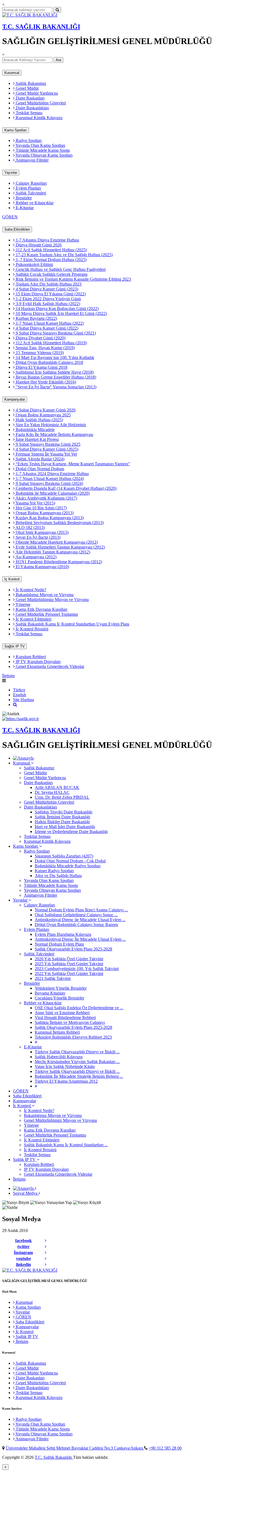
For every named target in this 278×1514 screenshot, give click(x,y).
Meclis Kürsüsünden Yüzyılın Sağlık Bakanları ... (77, 1061)
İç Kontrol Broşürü (31, 629)
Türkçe (19, 690)
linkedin (23, 1264)
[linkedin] (45, 1264)
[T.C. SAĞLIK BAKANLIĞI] (29, 15)
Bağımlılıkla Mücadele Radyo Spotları (67, 865)
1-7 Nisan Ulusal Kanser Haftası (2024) (49, 478)
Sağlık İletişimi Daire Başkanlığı (62, 817)
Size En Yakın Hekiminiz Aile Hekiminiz (50, 424)
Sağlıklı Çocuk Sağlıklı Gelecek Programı (51, 274)
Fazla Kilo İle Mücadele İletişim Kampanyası (54, 434)
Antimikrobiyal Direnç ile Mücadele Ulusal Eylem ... (80, 919)
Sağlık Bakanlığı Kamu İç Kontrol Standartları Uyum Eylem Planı (72, 624)
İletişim (8, 675)
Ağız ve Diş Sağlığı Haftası (58, 875)
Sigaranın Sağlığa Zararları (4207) (64, 856)
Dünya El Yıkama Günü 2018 (41, 367)
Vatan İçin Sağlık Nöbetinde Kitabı (65, 1066)
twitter (23, 1246)
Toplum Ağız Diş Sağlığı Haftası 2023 (48, 284)
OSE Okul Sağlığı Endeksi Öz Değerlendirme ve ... (79, 1007)
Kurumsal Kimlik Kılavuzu (38, 117)
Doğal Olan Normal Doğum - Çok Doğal (70, 861)
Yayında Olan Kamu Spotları (40, 145)
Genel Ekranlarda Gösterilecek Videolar (49, 666)
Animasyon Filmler (32, 160)
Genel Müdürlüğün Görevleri (40, 103)
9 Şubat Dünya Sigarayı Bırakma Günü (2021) (55, 333)
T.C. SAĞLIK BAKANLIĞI (41, 26)
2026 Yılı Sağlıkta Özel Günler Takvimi (69, 958)
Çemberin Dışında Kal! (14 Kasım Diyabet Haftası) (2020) (65, 488)
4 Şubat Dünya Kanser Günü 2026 (45, 410)
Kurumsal (11, 73)
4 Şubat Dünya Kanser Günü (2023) (46, 289)
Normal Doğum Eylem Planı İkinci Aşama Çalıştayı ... (81, 910)
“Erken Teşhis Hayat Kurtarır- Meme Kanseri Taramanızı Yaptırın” (72, 464)
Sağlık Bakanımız (30, 83)
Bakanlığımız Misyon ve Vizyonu (44, 594)
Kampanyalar (14, 399)
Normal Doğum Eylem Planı (59, 944)
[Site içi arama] (15, 704)
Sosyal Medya (26, 1193)
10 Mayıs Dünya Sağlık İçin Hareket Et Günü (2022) (61, 313)
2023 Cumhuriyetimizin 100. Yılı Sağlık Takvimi (77, 968)
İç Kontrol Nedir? (30, 589)
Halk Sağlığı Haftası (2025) (39, 419)
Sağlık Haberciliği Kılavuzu (59, 1056)
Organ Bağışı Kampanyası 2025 (43, 415)
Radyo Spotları (28, 140)
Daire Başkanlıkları (32, 108)
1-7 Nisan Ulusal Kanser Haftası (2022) (49, 323)
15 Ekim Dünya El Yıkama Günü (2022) (50, 294)
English (19, 694)
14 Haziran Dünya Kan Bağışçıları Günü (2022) (57, 308)
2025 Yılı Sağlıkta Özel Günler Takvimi (69, 963)
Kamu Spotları (15, 130)
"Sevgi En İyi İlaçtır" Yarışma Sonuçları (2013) (55, 387)
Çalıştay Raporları (31, 183)
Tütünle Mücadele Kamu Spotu (42, 150)
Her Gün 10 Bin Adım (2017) (41, 508)
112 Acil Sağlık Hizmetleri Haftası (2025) (51, 249)
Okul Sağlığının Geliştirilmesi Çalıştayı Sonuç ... (76, 914)
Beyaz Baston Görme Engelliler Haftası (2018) (55, 377)
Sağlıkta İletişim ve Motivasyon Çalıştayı (70, 1022)
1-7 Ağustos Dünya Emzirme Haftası (47, 240)
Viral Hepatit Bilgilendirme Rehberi (65, 1017)
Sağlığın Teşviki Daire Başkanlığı (63, 812)
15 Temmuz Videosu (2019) (39, 352)
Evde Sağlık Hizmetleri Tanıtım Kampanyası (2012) (60, 547)
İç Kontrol (12, 579)
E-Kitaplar (24, 207)
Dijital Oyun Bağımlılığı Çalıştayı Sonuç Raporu (76, 924)
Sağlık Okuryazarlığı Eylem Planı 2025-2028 (73, 949)
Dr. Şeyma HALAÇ (52, 792)
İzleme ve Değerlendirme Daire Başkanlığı (71, 831)
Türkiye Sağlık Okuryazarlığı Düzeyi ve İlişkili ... (77, 1051)
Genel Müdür (27, 88)
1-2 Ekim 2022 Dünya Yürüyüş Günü (48, 298)
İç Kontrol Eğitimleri (33, 619)
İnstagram (23, 1252)
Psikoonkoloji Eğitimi (34, 264)
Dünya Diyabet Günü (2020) (40, 338)
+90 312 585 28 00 (165, 1448)
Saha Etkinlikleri (17, 229)
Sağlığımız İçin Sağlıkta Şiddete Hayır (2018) (54, 372)
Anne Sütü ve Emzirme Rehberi (62, 1012)
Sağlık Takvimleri (30, 193)
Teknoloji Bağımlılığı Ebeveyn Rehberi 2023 (73, 1037)
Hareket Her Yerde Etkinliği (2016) (45, 382)
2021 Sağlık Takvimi (53, 978)
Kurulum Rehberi (30, 656)
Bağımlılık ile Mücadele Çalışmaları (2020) (52, 493)
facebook (23, 1240)
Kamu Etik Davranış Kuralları (41, 609)
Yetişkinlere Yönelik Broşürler (61, 988)
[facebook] (45, 1240)
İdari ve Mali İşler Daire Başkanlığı (65, 826)
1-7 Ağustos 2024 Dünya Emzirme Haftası (52, 473)
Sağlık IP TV (14, 646)
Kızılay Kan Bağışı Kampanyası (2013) (49, 517)
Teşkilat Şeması (28, 112)
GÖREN (10, 217)
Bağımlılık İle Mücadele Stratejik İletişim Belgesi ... (79, 1076)
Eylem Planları (28, 188)
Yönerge (22, 604)
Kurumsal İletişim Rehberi (57, 1032)
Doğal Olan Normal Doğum (39, 468)
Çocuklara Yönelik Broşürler (59, 998)
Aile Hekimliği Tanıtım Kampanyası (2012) (52, 552)
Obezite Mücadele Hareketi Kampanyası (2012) (56, 542)
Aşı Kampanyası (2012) (35, 557)
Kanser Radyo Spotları (54, 870)
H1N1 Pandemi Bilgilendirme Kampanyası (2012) (58, 561)
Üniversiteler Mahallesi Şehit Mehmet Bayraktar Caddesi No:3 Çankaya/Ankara (75, 1448)
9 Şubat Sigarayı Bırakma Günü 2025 (47, 444)
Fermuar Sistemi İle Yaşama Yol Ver (46, 454)
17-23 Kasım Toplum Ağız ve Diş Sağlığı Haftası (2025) (64, 254)
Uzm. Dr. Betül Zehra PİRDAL (62, 797)
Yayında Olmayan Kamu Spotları (43, 155)
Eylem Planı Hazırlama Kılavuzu (63, 934)
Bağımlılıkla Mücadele (35, 429)
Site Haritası (23, 699)
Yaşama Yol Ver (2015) (35, 503)
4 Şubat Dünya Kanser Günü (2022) (46, 328)
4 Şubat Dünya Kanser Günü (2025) (46, 449)
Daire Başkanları (30, 98)
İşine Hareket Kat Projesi (37, 439)
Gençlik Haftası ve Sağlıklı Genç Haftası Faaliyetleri (60, 269)
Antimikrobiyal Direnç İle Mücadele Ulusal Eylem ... (80, 939)
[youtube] (45, 1258)
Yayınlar (10, 173)
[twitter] (45, 1246)
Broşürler (23, 198)
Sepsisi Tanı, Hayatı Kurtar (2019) (45, 347)
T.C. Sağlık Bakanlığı (54, 1457)
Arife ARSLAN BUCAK (57, 787)
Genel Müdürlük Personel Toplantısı (46, 614)
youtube (23, 1258)
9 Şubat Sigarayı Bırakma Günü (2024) (49, 483)
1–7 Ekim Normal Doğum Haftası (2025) (51, 259)
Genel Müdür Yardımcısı (36, 93)
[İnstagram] (45, 1252)
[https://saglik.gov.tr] (20, 718)
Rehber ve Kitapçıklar (34, 202)
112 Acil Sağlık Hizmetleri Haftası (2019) (51, 342)
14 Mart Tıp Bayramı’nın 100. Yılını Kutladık (54, 357)
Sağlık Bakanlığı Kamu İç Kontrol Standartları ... (66, 1145)
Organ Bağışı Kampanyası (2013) (44, 512)
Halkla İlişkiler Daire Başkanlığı (62, 821)
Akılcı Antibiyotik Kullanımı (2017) (46, 498)
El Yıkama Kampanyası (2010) (42, 566)
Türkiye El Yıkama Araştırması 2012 (66, 1081)
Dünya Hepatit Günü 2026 (38, 245)
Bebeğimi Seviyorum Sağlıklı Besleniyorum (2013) (59, 522)
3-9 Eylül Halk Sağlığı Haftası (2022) (47, 303)
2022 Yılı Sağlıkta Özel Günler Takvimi (69, 973)
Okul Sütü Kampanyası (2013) (41, 532)
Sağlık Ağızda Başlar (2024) (39, 459)
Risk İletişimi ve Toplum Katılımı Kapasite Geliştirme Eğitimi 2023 (73, 279)
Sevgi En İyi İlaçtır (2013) (38, 537)
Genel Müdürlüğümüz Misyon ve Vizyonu (52, 599)
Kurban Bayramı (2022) (36, 318)
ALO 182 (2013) (30, 527)
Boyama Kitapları (50, 993)
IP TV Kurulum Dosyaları (38, 661)
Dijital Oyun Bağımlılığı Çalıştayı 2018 (49, 362)
